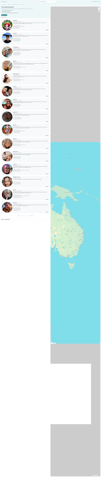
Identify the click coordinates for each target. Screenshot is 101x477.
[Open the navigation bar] (99, 1)
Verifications (16, 4)
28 (29, 215)
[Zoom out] (99, 9)
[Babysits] (3, 1)
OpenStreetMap (97, 475)
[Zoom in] (99, 8)
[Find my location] (99, 11)
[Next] (32, 216)
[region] (75, 241)
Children (10, 4)
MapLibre (93, 475)
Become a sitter (94, 1)
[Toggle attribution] (99, 475)
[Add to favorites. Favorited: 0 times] (48, 61)
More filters (22, 4)
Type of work (5, 4)
